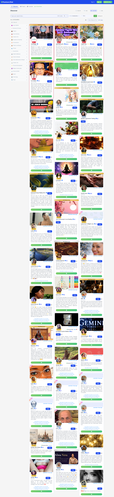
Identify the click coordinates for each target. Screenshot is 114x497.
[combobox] (87, 16)
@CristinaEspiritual (59, 261)
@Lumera (57, 108)
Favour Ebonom (35, 304)
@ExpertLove (33, 409)
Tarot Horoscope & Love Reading (64, 219)
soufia (32, 231)
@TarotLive (58, 220)
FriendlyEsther (84, 260)
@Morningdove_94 (34, 267)
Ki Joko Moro (34, 117)
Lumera (58, 107)
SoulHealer (58, 180)
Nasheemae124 (34, 156)
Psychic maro (84, 193)
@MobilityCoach (84, 119)
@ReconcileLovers (84, 413)
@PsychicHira (58, 45)
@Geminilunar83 (84, 337)
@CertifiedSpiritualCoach (85, 83)
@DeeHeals (58, 141)
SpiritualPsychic (60, 44)
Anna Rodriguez (85, 336)
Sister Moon (59, 294)
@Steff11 (57, 75)
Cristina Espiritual (60, 260)
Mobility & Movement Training (88, 118)
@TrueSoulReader (34, 45)
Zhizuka (33, 477)
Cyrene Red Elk (34, 266)
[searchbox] (89, 15)
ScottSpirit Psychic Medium (62, 331)
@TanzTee (83, 489)
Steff (57, 74)
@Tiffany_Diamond (84, 454)
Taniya (82, 488)
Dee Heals (58, 140)
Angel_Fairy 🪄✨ (85, 44)
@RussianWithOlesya (35, 448)
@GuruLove (83, 299)
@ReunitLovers (83, 384)
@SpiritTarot (33, 194)
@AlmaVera (58, 470)
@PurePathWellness (84, 225)
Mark (32, 408)
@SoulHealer (58, 181)
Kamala (58, 365)
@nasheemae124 (34, 158)
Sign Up (99, 2)
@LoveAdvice (58, 391)
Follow (49, 44)
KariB (32, 384)
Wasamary (33, 345)
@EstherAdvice (84, 261)
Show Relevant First (92, 20)
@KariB (32, 385)
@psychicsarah (84, 156)
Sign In (93, 2)
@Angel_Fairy (83, 45)
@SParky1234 (33, 305)
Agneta (83, 360)
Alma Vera (58, 469)
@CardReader (58, 429)
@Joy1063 (83, 194)
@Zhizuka (33, 478)
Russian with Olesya (36, 447)
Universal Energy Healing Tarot (38, 192)
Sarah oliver (84, 155)
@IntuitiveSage (33, 82)
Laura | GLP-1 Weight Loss (87, 224)
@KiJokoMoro (33, 119)
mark (57, 390)
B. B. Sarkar (34, 80)
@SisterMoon (58, 295)
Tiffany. (83, 452)
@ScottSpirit (58, 332)
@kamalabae (58, 366)
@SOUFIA (32, 232)
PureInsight (34, 44)
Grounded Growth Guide (87, 82)
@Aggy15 (82, 361)
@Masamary (33, 346)
